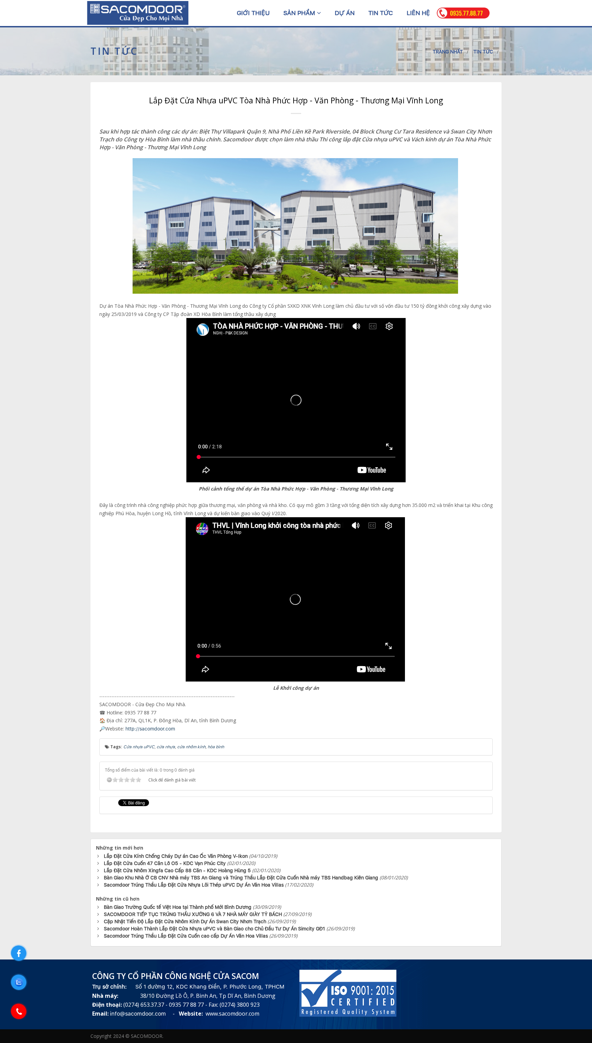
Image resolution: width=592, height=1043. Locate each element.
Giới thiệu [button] (253, 12)
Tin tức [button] (380, 12)
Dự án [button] (345, 12)
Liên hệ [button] (418, 12)
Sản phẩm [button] (300, 12)
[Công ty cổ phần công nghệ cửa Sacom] (137, 12)
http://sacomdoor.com (150, 729)
